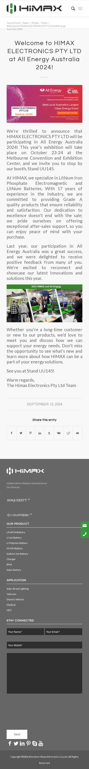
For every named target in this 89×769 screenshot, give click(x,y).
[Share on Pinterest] (30, 433)
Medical (11, 604)
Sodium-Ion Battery (17, 553)
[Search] (71, 8)
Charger (11, 559)
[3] (44, 104)
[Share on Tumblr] (49, 433)
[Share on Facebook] (11, 433)
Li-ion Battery (14, 537)
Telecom (11, 594)
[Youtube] (41, 743)
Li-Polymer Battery (17, 543)
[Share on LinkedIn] (39, 433)
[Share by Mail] (77, 433)
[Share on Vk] (58, 433)
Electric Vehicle (15, 599)
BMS (9, 564)
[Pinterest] (28, 743)
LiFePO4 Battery (16, 532)
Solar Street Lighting (18, 588)
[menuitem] (71, 8)
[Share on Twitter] (21, 433)
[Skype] (34, 743)
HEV (9, 610)
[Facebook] (10, 743)
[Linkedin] (22, 743)
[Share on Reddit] (68, 433)
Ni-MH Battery (15, 548)
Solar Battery (14, 569)
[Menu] (80, 8)
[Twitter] (16, 743)
